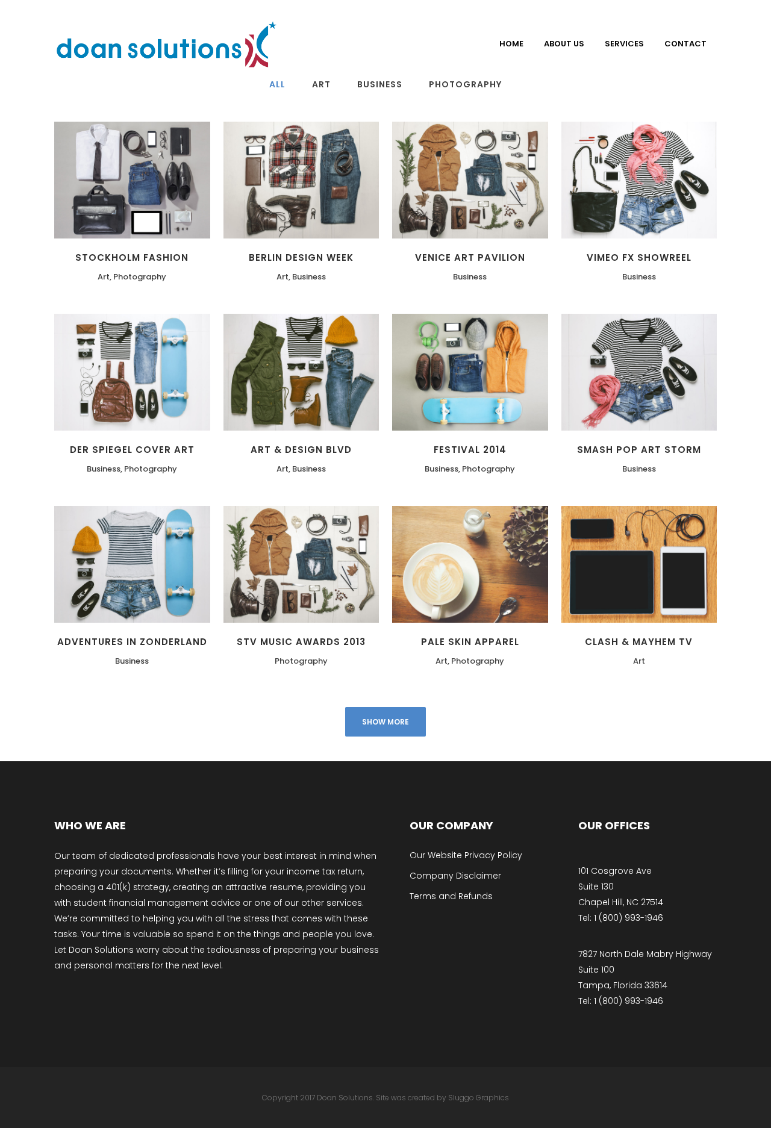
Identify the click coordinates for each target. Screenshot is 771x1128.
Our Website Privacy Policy (466, 855)
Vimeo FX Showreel (639, 257)
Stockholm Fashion (132, 257)
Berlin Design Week (301, 257)
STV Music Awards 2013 (301, 641)
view (128, 178)
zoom (80, 178)
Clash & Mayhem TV (639, 641)
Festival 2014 (470, 449)
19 (180, 370)
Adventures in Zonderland (132, 641)
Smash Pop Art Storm (639, 449)
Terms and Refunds (451, 896)
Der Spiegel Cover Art (132, 449)
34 (349, 178)
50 (686, 562)
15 (517, 370)
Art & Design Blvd (301, 449)
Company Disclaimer (455, 876)
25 (687, 370)
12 (686, 178)
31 (517, 178)
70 (518, 562)
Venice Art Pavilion (470, 257)
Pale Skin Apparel (470, 641)
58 (348, 562)
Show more (385, 722)
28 (179, 178)
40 (180, 562)
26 (349, 370)
